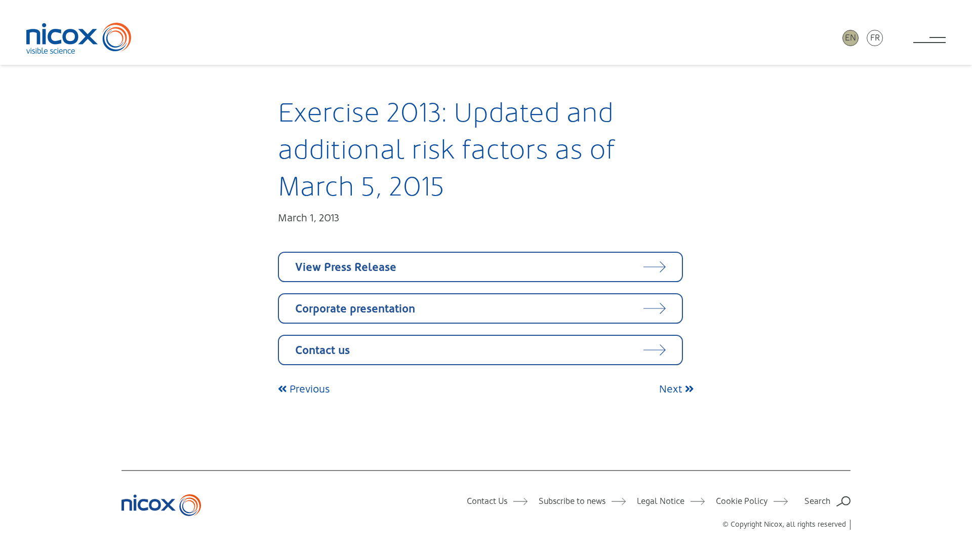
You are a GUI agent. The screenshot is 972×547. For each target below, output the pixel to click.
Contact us (322, 350)
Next (672, 389)
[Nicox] (79, 38)
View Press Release (345, 267)
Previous (308, 389)
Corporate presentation (355, 308)
